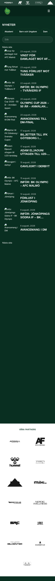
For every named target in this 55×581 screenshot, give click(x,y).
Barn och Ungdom (28, 31)
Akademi (9, 31)
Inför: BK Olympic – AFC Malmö (34, 184)
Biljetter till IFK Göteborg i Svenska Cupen (34, 136)
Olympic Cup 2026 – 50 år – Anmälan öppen (34, 104)
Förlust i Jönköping (28, 199)
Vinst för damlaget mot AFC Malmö (35, 57)
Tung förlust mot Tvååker (34, 73)
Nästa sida (7, 47)
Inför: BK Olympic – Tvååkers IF (34, 88)
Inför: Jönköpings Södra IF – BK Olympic (35, 215)
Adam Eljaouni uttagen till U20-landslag (33, 152)
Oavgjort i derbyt (35, 166)
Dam (45, 31)
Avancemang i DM (33, 229)
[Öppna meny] (48, 11)
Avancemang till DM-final (33, 120)
